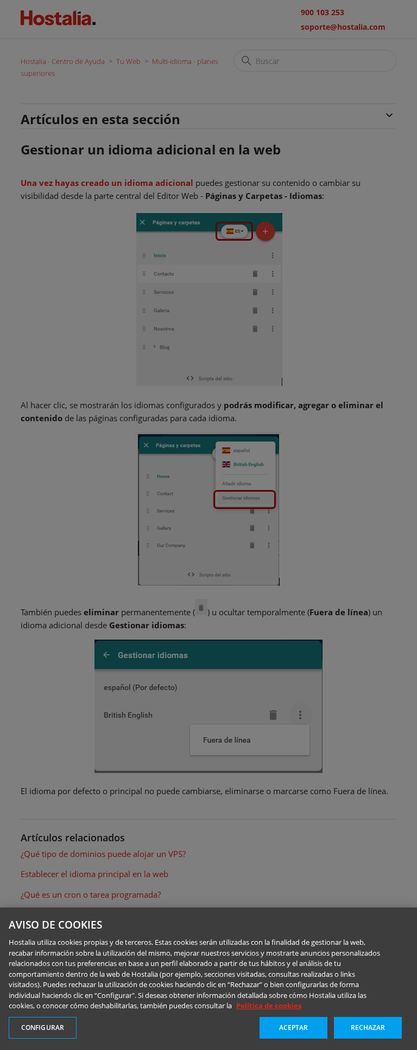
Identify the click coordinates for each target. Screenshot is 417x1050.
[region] (208, 978)
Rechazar (368, 1027)
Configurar (42, 1027)
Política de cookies (268, 1005)
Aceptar (293, 1027)
